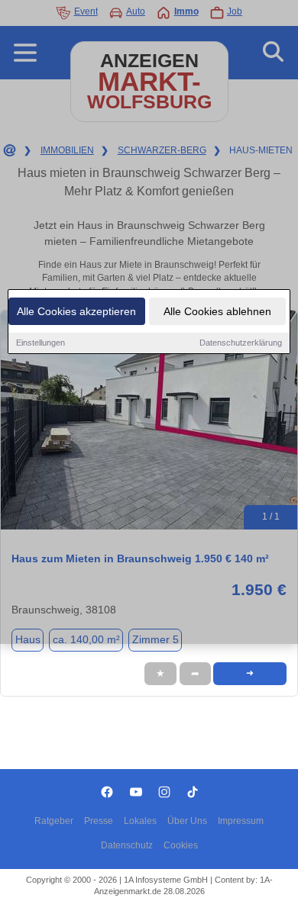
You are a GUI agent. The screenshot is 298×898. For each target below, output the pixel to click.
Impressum (241, 821)
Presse (98, 821)
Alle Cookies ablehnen (217, 311)
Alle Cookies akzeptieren (76, 311)
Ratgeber (53, 821)
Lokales (140, 821)
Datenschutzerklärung (240, 342)
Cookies (181, 845)
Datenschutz (127, 845)
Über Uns (187, 821)
